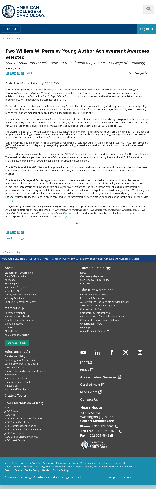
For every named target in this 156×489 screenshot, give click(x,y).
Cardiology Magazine (91, 276)
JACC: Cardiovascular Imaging (20, 425)
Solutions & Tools (17, 352)
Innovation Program (15, 287)
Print (33, 73)
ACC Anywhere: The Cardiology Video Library (104, 301)
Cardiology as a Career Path (20, 360)
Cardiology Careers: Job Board (21, 363)
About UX (120, 463)
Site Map (46, 470)
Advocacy (10, 280)
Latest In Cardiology (95, 268)
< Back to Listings (12, 38)
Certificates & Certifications (95, 313)
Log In (144, 29)
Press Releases (52, 258)
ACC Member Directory (17, 334)
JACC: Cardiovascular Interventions (23, 429)
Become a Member (15, 313)
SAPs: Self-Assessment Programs (97, 305)
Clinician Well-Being (15, 356)
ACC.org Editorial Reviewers (50, 466)
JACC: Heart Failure (15, 440)
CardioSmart (90, 384)
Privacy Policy (92, 466)
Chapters (9, 327)
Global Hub (11, 331)
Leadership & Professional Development (102, 316)
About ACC (35, 258)
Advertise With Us (30, 463)
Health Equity (12, 283)
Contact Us (89, 399)
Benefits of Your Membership (20, 320)
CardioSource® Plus (91, 309)
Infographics (11, 374)
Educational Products (16, 378)
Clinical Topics (16, 395)
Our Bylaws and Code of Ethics (21, 294)
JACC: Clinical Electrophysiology (21, 436)
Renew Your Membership (18, 316)
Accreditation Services (98, 377)
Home (23, 258)
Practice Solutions (14, 367)
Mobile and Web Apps (17, 389)
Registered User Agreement (117, 466)
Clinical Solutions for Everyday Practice (25, 371)
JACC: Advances (13, 411)
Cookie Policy (32, 470)
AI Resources (11, 385)
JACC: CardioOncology (17, 422)
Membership (14, 308)
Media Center (12, 463)
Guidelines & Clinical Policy (94, 280)
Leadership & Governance (19, 272)
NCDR (84, 369)
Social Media (105, 463)
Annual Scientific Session (93, 331)
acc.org (9, 200)
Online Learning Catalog (93, 294)
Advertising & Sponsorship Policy (60, 463)
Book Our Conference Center (20, 301)
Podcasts (85, 283)
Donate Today (17, 342)
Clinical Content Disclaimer (19, 466)
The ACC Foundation (16, 276)
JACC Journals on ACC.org (24, 403)
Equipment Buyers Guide (18, 382)
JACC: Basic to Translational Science (24, 418)
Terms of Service (13, 470)
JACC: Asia (10, 414)
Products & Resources (92, 298)
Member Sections (14, 323)
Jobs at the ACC (13, 291)
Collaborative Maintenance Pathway (99, 320)
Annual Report (75, 466)
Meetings (85, 327)
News (83, 272)
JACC (7, 407)
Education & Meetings (96, 290)
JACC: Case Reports (15, 433)
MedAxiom (89, 392)
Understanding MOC (91, 323)
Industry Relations (14, 298)
